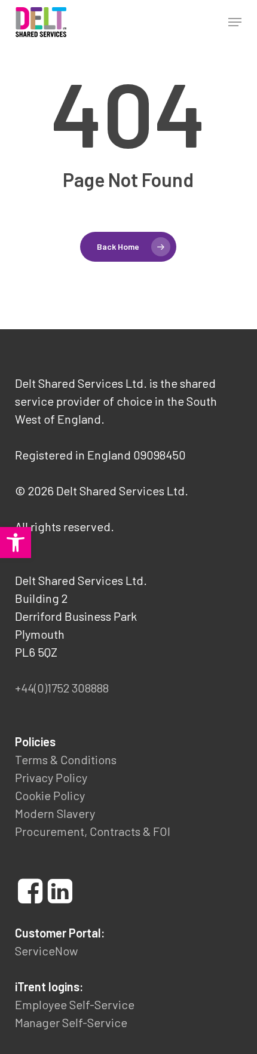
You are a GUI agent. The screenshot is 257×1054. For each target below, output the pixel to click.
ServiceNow (46, 950)
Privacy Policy (51, 777)
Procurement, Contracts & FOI (92, 831)
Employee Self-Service (74, 1004)
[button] (234, 22)
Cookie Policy (50, 795)
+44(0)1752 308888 (62, 688)
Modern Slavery (55, 813)
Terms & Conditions (66, 759)
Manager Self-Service (71, 1022)
